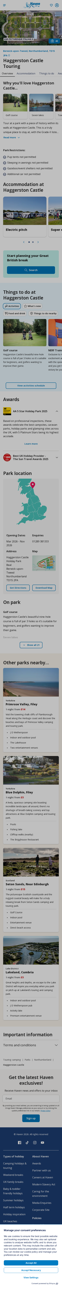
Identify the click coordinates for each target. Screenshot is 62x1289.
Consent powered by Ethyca (43, 1283)
